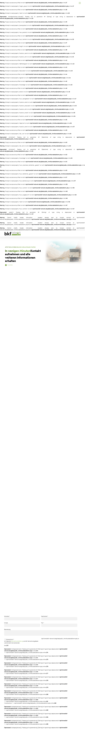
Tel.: (42, 623)
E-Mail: (6, 623)
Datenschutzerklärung (17, 641)
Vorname (7, 616)
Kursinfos (10, 265)
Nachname (44, 616)
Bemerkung (7, 629)
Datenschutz (10, 639)
